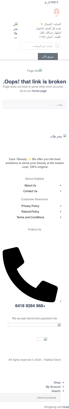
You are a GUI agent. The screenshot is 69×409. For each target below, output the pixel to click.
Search (5, 397)
